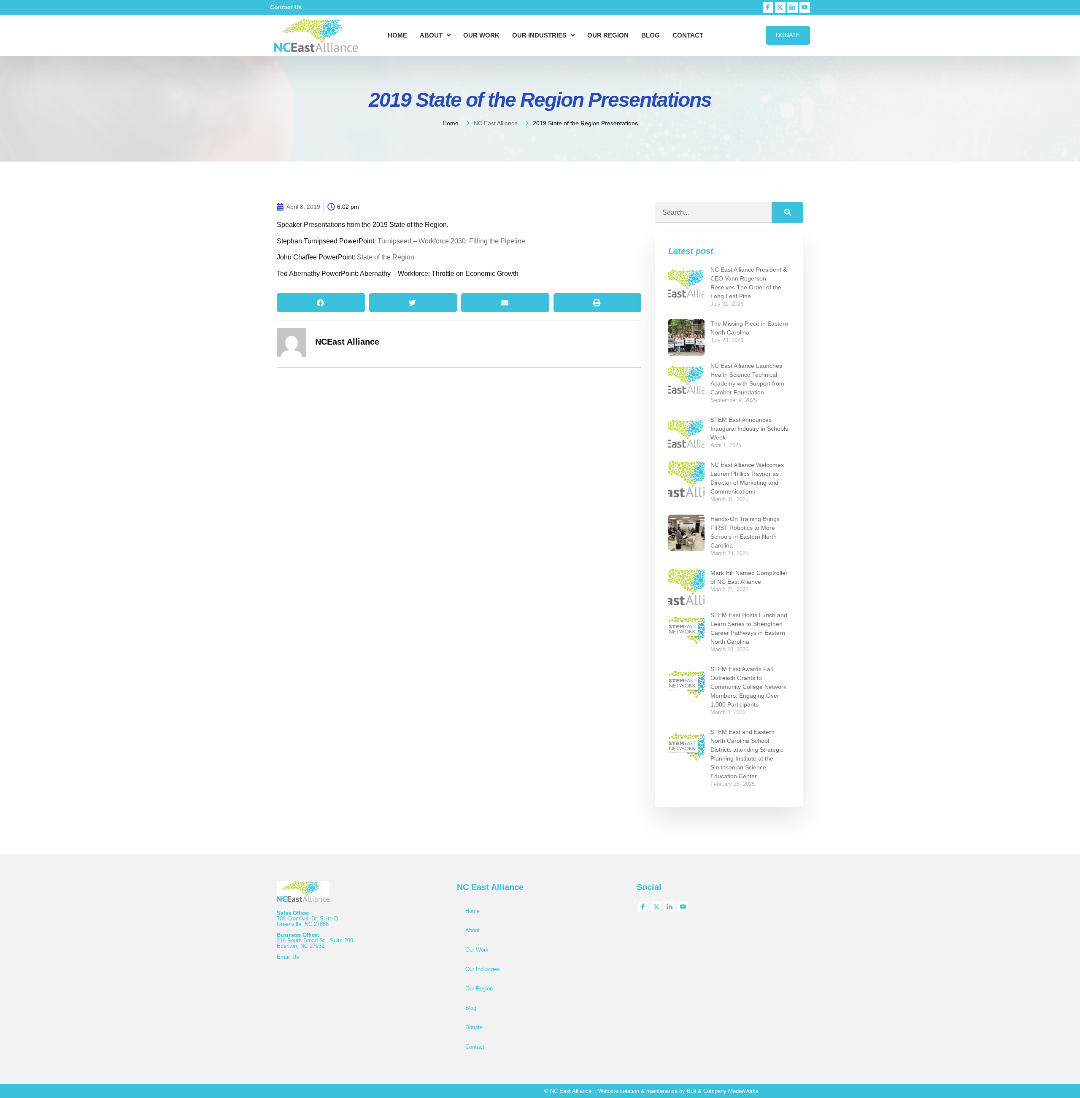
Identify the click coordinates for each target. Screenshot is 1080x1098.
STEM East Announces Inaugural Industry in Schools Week (749, 428)
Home (397, 35)
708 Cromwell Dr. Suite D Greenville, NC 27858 (307, 921)
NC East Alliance (496, 123)
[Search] (787, 212)
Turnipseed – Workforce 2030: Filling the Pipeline (451, 241)
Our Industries (539, 35)
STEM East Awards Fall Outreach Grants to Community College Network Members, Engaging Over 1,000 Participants (748, 687)
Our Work (481, 35)
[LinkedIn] (792, 7)
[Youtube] (804, 7)
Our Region (608, 35)
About (431, 35)
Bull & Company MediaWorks (723, 1091)
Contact (687, 35)
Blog (650, 35)
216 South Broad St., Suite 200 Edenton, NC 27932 (315, 943)
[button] (321, 302)
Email (284, 957)
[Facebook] (768, 7)
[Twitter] (780, 7)
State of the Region (385, 257)
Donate (474, 1027)
